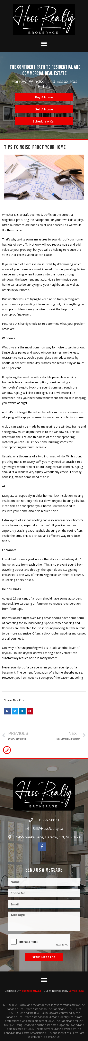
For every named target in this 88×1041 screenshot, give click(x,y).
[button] (44, 43)
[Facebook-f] (42, 846)
